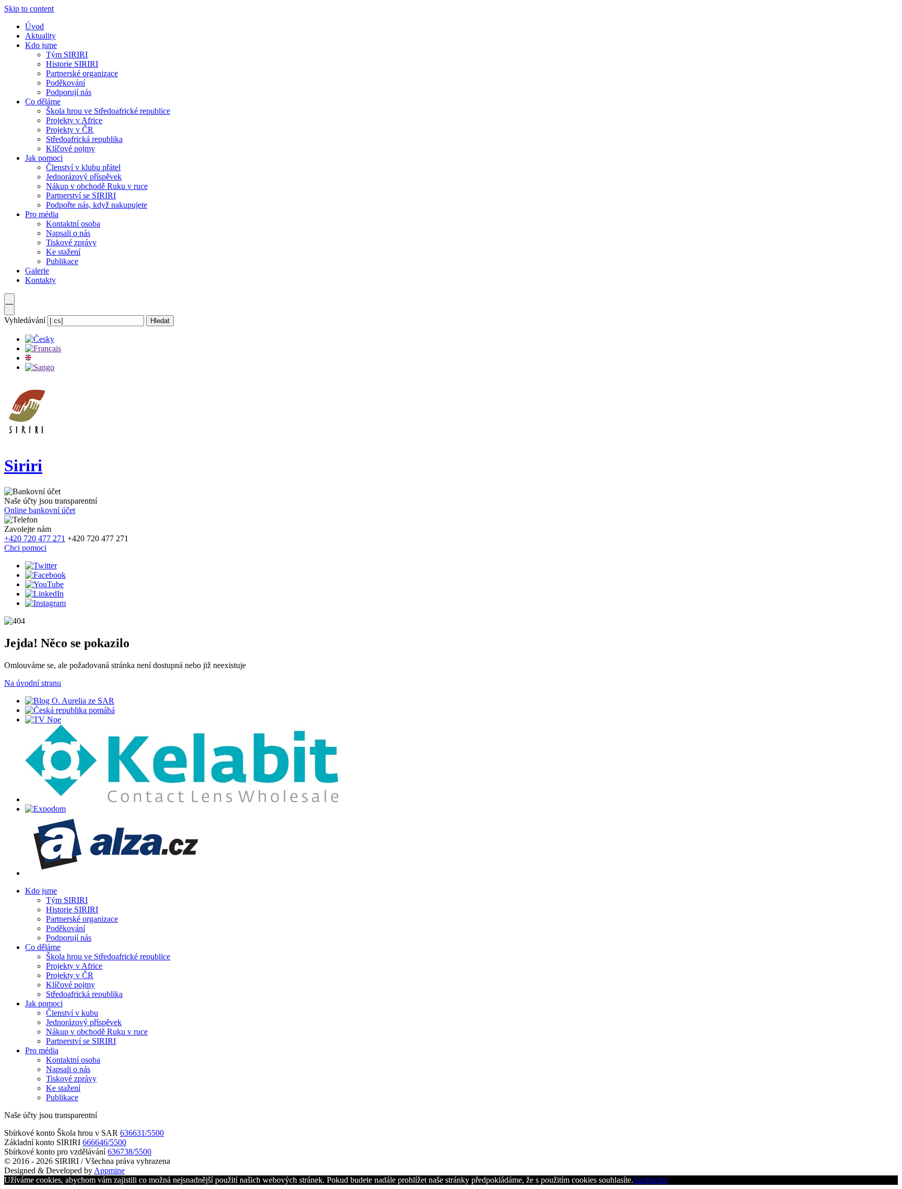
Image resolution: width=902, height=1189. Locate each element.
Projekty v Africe (74, 120)
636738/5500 (129, 1151)
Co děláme (43, 101)
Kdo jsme (41, 45)
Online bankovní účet (39, 510)
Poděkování (65, 82)
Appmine (109, 1170)
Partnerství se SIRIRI (81, 195)
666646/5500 (104, 1142)
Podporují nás (68, 92)
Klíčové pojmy (70, 148)
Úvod (34, 26)
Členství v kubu (72, 1012)
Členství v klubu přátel (83, 167)
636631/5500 (142, 1132)
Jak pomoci (44, 157)
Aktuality (40, 35)
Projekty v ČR (69, 129)
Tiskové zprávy (71, 242)
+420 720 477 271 (34, 538)
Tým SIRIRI (67, 54)
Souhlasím (650, 1179)
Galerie (37, 270)
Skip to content (29, 8)
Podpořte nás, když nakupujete (96, 204)
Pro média (41, 214)
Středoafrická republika (84, 139)
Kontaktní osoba (73, 223)
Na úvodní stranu (32, 683)
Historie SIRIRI (72, 64)
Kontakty (40, 280)
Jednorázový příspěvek (84, 176)
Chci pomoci (25, 547)
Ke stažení (63, 251)
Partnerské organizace (82, 73)
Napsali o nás (68, 233)
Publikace (62, 261)
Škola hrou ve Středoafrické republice (108, 110)
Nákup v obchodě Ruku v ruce (97, 186)
